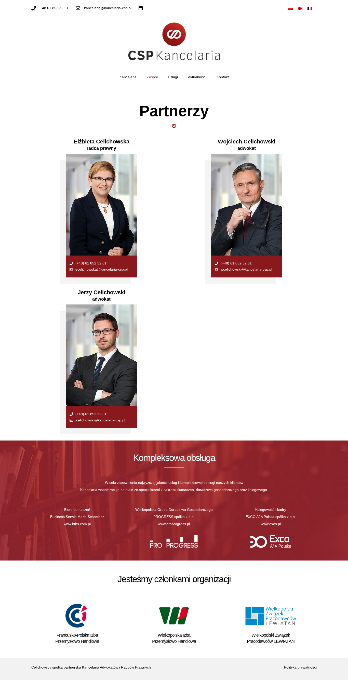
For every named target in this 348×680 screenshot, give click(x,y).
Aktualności (197, 77)
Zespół (152, 77)
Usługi (173, 77)
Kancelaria (128, 77)
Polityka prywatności (300, 667)
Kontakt (223, 77)
